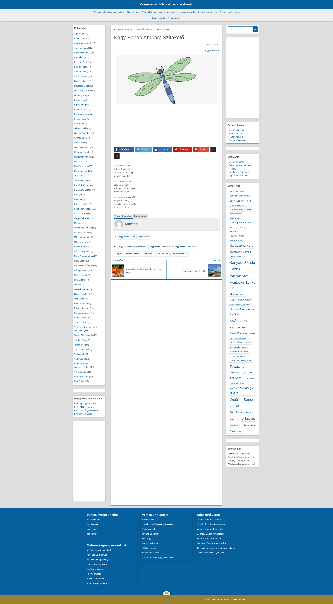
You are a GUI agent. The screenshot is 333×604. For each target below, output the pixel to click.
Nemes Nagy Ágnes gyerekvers (240, 304)
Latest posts (140, 216)
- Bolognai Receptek (237, 140)
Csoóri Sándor (158, 18)
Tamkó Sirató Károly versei (241, 361)
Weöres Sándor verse (243, 403)
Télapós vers (234, 372)
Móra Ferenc (80, 247)
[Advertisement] (166, 127)
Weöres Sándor (149, 12)
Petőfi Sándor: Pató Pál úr (209, 538)
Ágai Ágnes (79, 34)
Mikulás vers (237, 294)
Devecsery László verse (237, 205)
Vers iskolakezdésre (237, 383)
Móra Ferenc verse (240, 299)
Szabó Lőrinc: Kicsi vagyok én (211, 524)
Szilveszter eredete (83, 414)
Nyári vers (149, 254)
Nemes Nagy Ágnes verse (242, 312)
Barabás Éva (80, 57)
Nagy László (80, 261)
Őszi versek (79, 299)
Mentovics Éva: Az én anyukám (211, 543)
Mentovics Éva (81, 232)
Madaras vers (239, 276)
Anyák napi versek (82, 43)
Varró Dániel (80, 359)
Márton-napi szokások (97, 583)
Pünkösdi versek (81, 308)
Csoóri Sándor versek (240, 200)
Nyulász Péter (80, 280)
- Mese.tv (232, 169)
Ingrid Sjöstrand (81, 171)
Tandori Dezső (81, 340)
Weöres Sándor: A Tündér (209, 520)
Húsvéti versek (81, 166)
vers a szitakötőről (179, 254)
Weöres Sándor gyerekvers (242, 390)
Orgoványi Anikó (81, 289)
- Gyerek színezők (236, 162)
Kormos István (80, 204)
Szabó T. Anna (81, 322)
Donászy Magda (187, 12)
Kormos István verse (237, 257)
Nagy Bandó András (127, 237)
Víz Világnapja (81, 372)
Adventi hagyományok (97, 555)
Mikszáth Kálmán (82, 237)
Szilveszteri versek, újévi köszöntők (158, 557)
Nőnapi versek (81, 270)
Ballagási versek (81, 53)
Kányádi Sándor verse (242, 265)
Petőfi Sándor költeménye (238, 338)
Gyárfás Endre (80, 138)
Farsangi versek (81, 114)
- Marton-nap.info (235, 137)
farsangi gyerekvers (236, 213)
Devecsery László (82, 90)
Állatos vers (234, 419)
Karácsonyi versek (82, 190)
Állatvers (248, 418)
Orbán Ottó (79, 284)
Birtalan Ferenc (81, 67)
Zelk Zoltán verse (240, 412)
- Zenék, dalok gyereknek (239, 165)
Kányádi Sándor (204, 12)
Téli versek (79, 354)
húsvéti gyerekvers (237, 227)
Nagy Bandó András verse (160, 247)
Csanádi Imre (80, 72)
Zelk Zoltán (220, 12)
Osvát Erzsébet (81, 294)
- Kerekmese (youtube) (238, 172)
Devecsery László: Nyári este (210, 553)
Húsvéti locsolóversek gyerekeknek (158, 524)
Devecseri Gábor (82, 86)
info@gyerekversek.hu (244, 457)
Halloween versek (82, 157)
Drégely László (81, 100)
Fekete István (80, 119)
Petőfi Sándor (80, 303)
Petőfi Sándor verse (240, 342)
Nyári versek (133, 12)
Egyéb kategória (81, 105)
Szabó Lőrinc (80, 318)
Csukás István (80, 81)
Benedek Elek (80, 62)
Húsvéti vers (234, 231)
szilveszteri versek (238, 356)
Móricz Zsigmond (82, 251)
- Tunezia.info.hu (235, 133)
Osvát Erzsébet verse (242, 333)
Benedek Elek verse (239, 195)
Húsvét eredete (94, 574)
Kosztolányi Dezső (82, 209)
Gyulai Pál (79, 142)
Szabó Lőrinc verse (239, 351)
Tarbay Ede (79, 345)
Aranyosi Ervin (81, 48)
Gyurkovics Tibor (82, 147)
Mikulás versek (81, 242)
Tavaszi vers (239, 367)
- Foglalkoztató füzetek (238, 176)
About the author (123, 216)
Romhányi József (82, 313)
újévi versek (234, 426)
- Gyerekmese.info (236, 130)
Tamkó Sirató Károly (83, 335)
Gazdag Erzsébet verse (242, 222)
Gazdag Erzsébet (82, 133)
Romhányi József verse (238, 347)
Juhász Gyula (80, 180)
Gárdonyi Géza (81, 128)
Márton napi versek (83, 228)
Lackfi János (234, 12)
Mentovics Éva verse (243, 285)
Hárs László (79, 161)
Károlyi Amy (79, 195)
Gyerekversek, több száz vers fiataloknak (166, 4)
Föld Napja (79, 124)
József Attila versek (236, 240)
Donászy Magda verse (240, 209)
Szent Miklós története (84, 407)
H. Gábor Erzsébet (82, 152)
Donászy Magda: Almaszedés (210, 534)
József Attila (79, 176)
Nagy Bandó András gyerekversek (132, 247)
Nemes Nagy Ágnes (168, 12)
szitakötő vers (162, 254)
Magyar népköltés (82, 218)
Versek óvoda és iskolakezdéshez (109, 12)
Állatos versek (174, 18)
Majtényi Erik (80, 223)
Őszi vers (248, 425)
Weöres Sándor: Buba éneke (210, 529)
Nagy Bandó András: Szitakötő (128, 254)
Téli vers (235, 378)
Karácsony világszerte (97, 569)
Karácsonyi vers (241, 245)
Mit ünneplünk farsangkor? (99, 550)
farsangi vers (235, 218)
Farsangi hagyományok (85, 403)
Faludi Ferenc (80, 109)
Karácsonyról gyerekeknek (86, 410)
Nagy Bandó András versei (185, 247)
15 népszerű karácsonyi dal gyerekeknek (216, 548)
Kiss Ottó (78, 199)
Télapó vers (247, 372)
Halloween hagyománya (98, 560)
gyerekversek (213, 50)
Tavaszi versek (81, 349)
